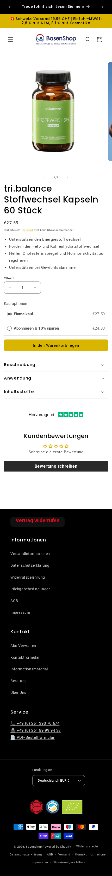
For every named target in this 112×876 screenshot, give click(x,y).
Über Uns (18, 692)
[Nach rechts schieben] (67, 177)
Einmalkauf (23, 314)
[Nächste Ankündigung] (102, 7)
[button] (10, 39)
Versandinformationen (30, 554)
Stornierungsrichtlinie (69, 862)
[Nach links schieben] (44, 177)
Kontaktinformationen (91, 854)
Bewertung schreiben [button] (56, 466)
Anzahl (9, 277)
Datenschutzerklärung (29, 565)
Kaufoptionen (15, 303)
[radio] (9, 314)
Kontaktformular (25, 657)
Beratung (18, 681)
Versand (27, 229)
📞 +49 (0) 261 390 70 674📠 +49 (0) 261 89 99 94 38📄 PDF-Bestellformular (35, 730)
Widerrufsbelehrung (27, 577)
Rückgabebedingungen (30, 589)
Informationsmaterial (29, 669)
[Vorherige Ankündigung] (9, 7)
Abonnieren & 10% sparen (37, 328)
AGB (14, 601)
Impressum (20, 612)
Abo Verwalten (23, 646)
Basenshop (34, 846)
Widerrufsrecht (87, 846)
